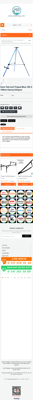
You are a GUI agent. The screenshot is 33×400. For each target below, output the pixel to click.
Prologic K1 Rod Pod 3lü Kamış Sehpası (9, 176)
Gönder (27, 236)
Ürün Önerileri (7, 131)
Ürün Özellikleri (7, 128)
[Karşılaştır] (11, 107)
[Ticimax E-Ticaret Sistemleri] (17, 399)
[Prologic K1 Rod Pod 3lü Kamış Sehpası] (8, 167)
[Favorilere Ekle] (2, 107)
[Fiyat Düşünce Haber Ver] (15, 107)
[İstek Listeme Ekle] (6, 107)
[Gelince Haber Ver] (2, 111)
